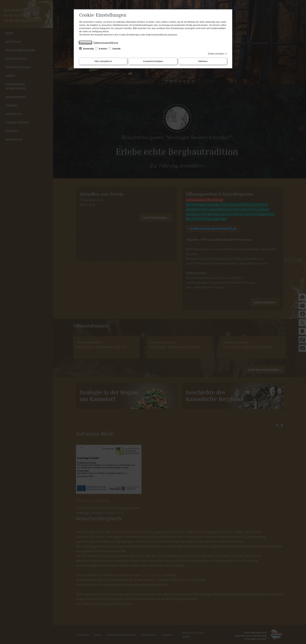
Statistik (116, 48)
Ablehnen (203, 61)
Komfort (103, 48)
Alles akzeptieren (103, 61)
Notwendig (88, 48)
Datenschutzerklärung (106, 42)
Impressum (85, 42)
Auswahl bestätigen (153, 61)
